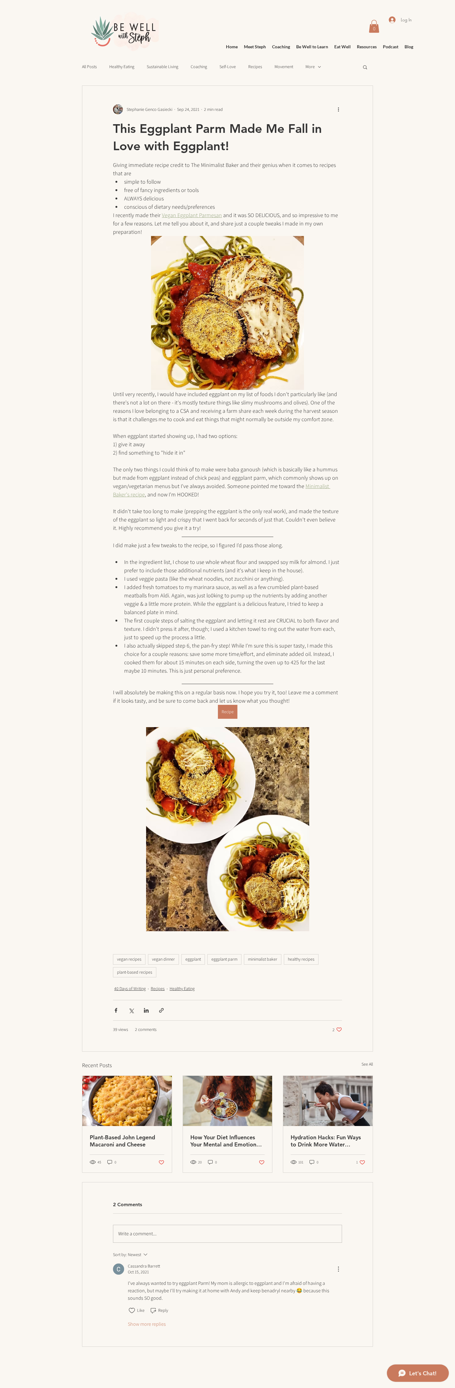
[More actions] (338, 109)
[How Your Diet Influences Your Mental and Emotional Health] (227, 1101)
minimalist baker (262, 959)
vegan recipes (129, 959)
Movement (284, 66)
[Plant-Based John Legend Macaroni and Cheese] (127, 1101)
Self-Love (227, 66)
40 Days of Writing (130, 988)
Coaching (199, 66)
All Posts (89, 66)
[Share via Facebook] (116, 1010)
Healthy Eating (121, 66)
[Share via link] (161, 1010)
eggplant (193, 959)
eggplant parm (224, 959)
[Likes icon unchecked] (132, 1310)
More (310, 66)
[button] (365, 66)
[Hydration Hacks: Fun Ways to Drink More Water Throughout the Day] (328, 1101)
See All (367, 1064)
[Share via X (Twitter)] (131, 1010)
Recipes (255, 66)
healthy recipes (301, 959)
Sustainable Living (162, 66)
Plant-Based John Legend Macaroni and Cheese (122, 1141)
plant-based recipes (134, 972)
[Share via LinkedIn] (146, 1010)
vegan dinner (163, 959)
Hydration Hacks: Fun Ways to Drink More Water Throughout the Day (326, 1141)
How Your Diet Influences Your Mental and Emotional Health (225, 1141)
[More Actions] (338, 1269)
